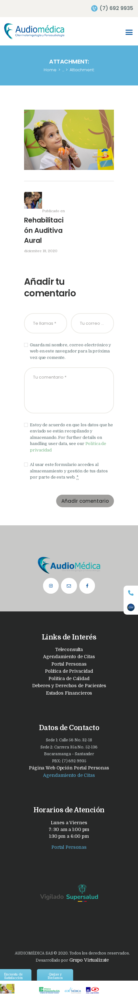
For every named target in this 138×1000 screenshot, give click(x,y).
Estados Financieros (69, 693)
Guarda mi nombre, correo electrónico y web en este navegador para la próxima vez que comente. (70, 351)
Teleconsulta (69, 649)
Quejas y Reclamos (55, 976)
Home (50, 70)
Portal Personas (69, 664)
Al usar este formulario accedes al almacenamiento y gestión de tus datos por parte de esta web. (69, 471)
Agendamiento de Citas (69, 656)
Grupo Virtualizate (88, 960)
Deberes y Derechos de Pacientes (69, 685)
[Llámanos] (131, 593)
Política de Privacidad (69, 671)
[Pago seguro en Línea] (131, 607)
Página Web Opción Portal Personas (69, 767)
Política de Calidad (69, 678)
